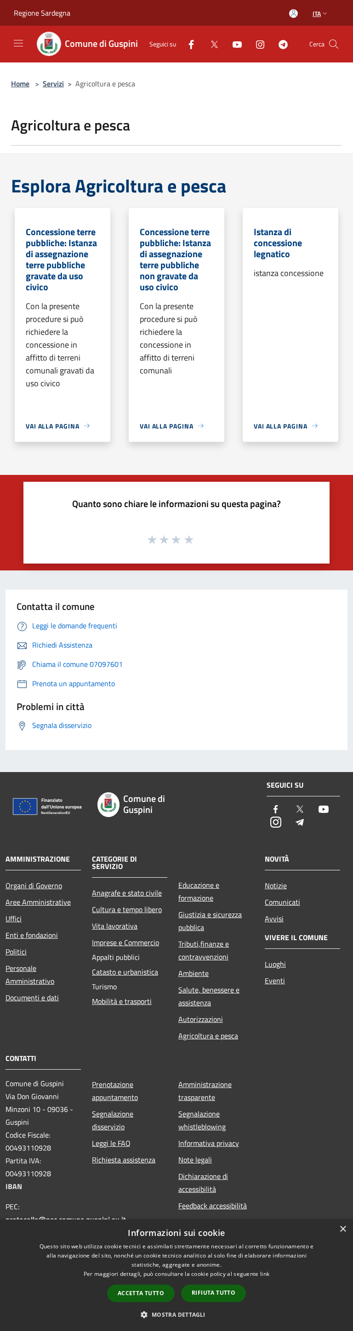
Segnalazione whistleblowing (202, 1120)
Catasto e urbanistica (125, 971)
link (264, 1274)
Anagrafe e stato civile (127, 892)
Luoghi (275, 964)
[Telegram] (279, 44)
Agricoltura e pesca (208, 1035)
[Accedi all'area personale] (293, 13)
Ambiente (193, 973)
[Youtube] (233, 44)
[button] (176, 1314)
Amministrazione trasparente (205, 1091)
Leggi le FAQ (111, 1143)
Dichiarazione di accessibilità (203, 1183)
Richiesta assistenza (123, 1159)
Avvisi (274, 918)
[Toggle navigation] (18, 43)
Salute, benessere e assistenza (208, 996)
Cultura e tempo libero (127, 909)
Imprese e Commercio (125, 942)
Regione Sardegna (42, 12)
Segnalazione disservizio (112, 1120)
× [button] (342, 1229)
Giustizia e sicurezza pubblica (210, 921)
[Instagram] (256, 44)
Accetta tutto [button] (141, 1293)
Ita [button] (317, 13)
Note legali (195, 1159)
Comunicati (282, 902)
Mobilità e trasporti (122, 1001)
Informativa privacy (208, 1143)
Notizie (276, 885)
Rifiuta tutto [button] (213, 1293)
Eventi (275, 980)
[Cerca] (333, 44)
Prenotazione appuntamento (115, 1091)
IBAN (14, 1186)
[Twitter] (210, 44)
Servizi (53, 83)
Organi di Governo (34, 885)
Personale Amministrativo (30, 975)
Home (20, 83)
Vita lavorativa (114, 925)
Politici (16, 951)
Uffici (14, 918)
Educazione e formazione (198, 891)
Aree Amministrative (38, 902)
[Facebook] (187, 44)
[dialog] (176, 1275)
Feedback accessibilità (212, 1205)
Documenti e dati (32, 997)
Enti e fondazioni (32, 935)
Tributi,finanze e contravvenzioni (203, 950)
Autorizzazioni (200, 1019)
